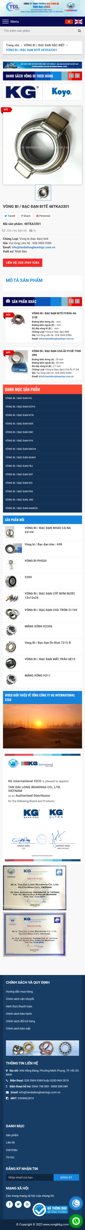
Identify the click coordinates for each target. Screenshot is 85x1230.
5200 (28, 577)
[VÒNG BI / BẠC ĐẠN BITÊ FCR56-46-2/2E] (18, 319)
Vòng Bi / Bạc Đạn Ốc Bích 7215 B (48, 643)
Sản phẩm (12, 1135)
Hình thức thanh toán (19, 1006)
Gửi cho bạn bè (17, 230)
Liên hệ (10, 1142)
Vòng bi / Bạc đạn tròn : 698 (43, 544)
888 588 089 (60, 1086)
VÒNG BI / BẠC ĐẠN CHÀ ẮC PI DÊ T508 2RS (56, 353)
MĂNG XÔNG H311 (38, 675)
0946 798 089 (40, 1086)
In (34, 230)
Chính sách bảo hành (19, 1013)
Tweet (11, 215)
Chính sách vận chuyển (20, 998)
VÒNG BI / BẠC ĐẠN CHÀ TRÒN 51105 (51, 610)
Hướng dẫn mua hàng (19, 991)
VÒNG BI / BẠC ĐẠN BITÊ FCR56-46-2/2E (54, 315)
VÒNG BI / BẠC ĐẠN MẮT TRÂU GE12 (50, 659)
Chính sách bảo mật (18, 1028)
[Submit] (79, 30)
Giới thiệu (11, 1150)
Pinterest (44, 215)
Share (26, 215)
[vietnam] (69, 21)
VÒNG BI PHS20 (36, 561)
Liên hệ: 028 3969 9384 (22, 262)
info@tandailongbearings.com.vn (34, 247)
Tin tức (10, 1157)
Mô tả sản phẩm (24, 280)
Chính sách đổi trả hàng (20, 1021)
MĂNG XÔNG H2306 (38, 626)
